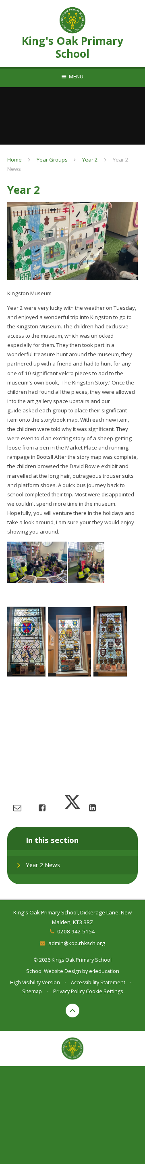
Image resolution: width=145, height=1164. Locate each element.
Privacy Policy (69, 991)
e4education (104, 971)
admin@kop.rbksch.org (76, 943)
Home (14, 159)
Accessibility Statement (98, 982)
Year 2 (90, 159)
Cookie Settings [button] (104, 991)
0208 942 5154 (76, 931)
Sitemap (32, 991)
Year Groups (52, 159)
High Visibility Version (35, 982)
